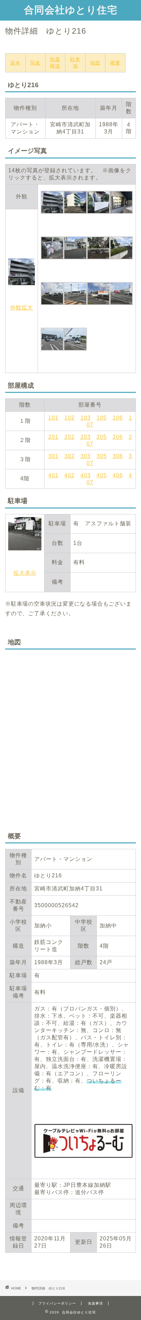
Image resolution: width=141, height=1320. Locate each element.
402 (69, 475)
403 (85, 475)
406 (118, 475)
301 (53, 456)
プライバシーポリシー (57, 1303)
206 (118, 437)
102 (69, 418)
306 (118, 456)
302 (69, 456)
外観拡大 (21, 308)
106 (118, 418)
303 (85, 456)
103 (85, 418)
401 (53, 475)
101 (53, 418)
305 (102, 456)
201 (53, 437)
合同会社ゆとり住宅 (70, 9)
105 (102, 418)
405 (102, 475)
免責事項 (95, 1303)
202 (69, 437)
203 (85, 437)
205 (102, 437)
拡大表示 (24, 573)
